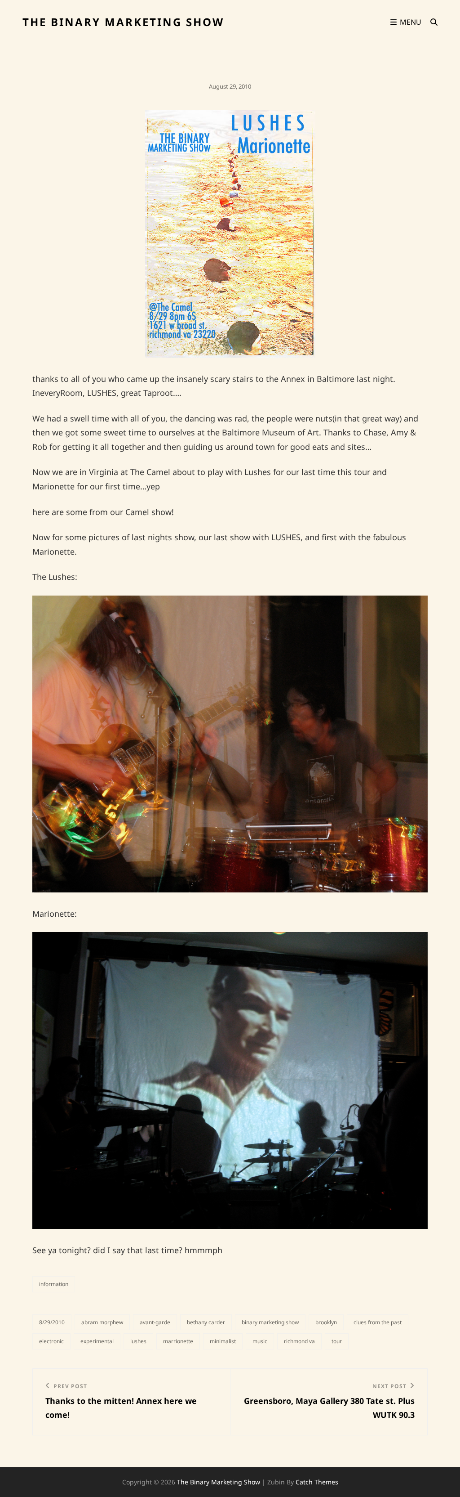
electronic (51, 1341)
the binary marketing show (123, 21)
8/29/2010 (52, 1322)
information (53, 1284)
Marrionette (178, 1341)
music (259, 1341)
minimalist (223, 1341)
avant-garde (155, 1322)
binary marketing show (270, 1322)
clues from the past (378, 1322)
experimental (97, 1341)
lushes (138, 1341)
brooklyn (326, 1322)
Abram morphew (102, 1322)
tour (337, 1341)
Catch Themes (317, 1482)
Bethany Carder (206, 1322)
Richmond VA (299, 1341)
